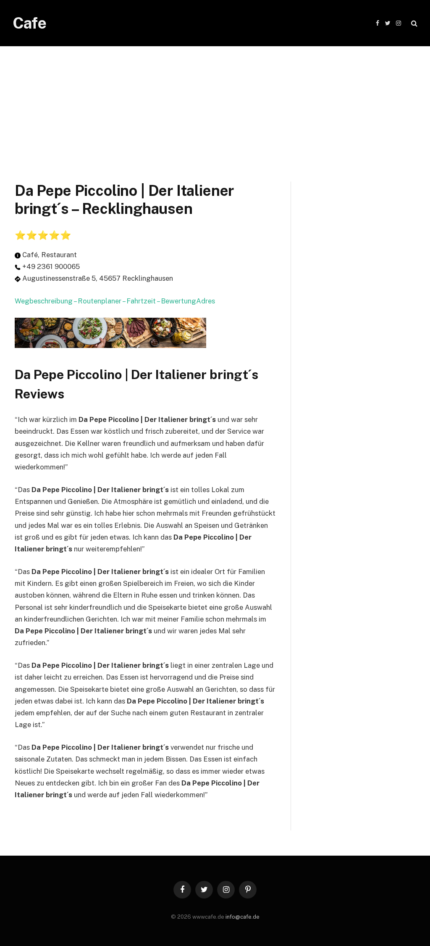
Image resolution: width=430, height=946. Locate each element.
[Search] (413, 23)
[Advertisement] (215, 105)
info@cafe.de (242, 917)
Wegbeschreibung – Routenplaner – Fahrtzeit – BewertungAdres (115, 301)
